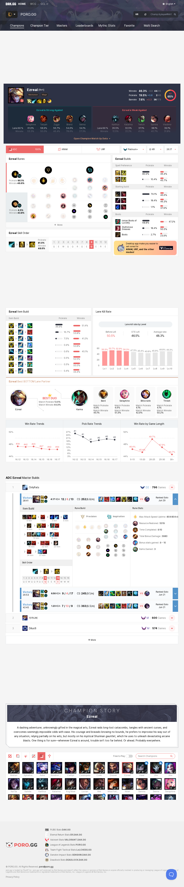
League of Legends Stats (68, 845)
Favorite (129, 25)
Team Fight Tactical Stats (70, 850)
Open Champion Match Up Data (91, 138)
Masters (62, 25)
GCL (43, 4)
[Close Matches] (172, 487)
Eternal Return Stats (66, 835)
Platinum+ (133, 149)
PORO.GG (28, 14)
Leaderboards (84, 25)
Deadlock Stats (68, 860)
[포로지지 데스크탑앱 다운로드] (166, 248)
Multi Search (152, 25)
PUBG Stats (60, 830)
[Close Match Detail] (175, 499)
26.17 (169, 149)
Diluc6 (32, 628)
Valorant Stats (68, 840)
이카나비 (33, 618)
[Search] (175, 14)
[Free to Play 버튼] (129, 756)
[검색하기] (171, 756)
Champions (17, 25)
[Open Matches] (172, 618)
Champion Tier (39, 25)
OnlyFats (34, 487)
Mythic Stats (106, 25)
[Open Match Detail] (175, 593)
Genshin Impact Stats (70, 855)
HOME (22, 4)
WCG (33, 4)
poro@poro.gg (46, 866)
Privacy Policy (12, 877)
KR (153, 149)
